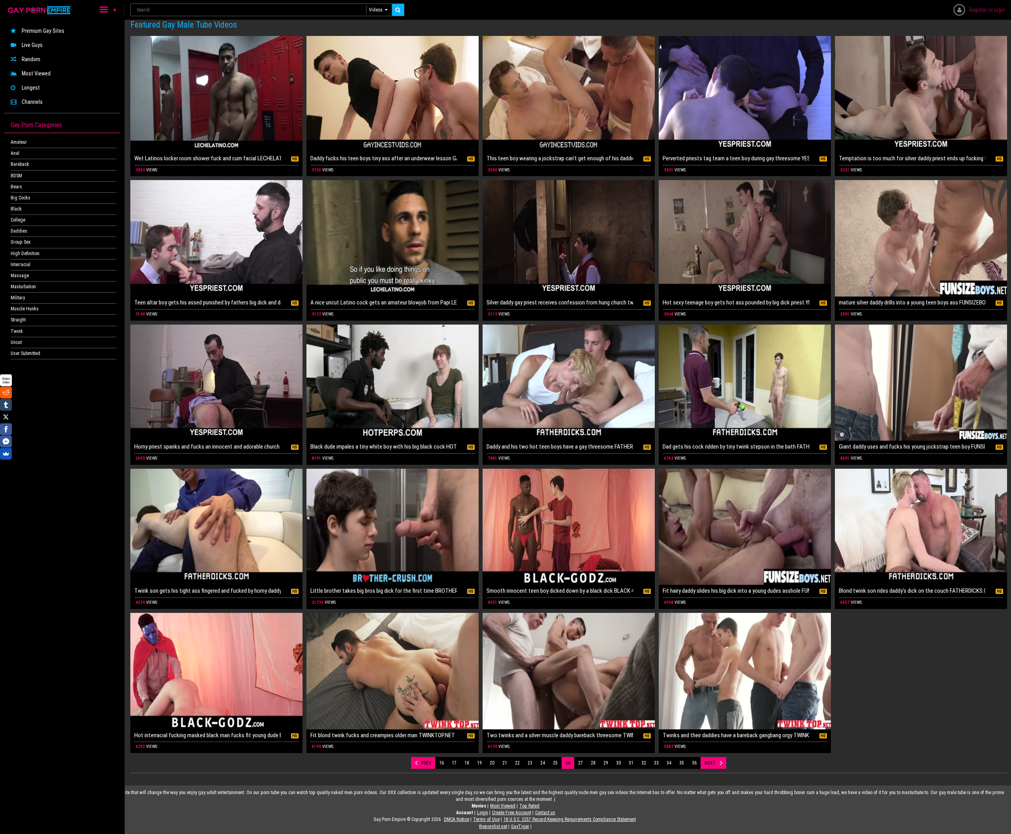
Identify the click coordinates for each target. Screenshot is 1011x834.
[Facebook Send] (6, 441)
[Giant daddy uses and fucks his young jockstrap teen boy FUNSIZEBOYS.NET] (921, 383)
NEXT (710, 763)
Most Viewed (36, 73)
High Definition (25, 253)
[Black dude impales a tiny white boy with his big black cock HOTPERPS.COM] (392, 383)
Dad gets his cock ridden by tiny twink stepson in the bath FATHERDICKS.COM (736, 446)
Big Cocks (20, 198)
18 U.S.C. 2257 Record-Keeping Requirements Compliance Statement (570, 819)
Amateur (19, 142)
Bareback (20, 164)
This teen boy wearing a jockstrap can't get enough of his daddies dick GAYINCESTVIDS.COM (560, 158)
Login (482, 812)
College (18, 220)
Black (16, 209)
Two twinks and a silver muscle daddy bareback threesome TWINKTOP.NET (560, 735)
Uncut (16, 342)
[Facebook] (6, 429)
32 (643, 763)
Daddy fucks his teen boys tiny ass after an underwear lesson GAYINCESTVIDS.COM (383, 158)
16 (441, 763)
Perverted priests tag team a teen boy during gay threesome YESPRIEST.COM (736, 158)
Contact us (545, 812)
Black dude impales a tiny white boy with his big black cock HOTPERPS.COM (383, 446)
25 (555, 763)
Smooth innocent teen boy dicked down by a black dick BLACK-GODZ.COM (560, 590)
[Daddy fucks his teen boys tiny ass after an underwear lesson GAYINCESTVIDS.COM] (392, 94)
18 (466, 763)
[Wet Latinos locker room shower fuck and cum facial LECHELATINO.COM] (216, 94)
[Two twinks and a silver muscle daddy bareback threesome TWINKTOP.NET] (569, 671)
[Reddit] (6, 392)
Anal (15, 153)
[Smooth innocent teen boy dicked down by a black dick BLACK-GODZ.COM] (569, 527)
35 (681, 763)
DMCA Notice (456, 819)
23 (530, 763)
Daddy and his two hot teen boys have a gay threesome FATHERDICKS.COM (560, 446)
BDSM (16, 175)
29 (605, 763)
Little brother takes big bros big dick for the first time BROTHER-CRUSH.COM (383, 590)
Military (18, 298)
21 (504, 763)
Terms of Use (486, 819)
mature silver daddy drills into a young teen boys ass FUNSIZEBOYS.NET (912, 302)
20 (492, 763)
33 (656, 763)
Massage (20, 275)
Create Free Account (511, 812)
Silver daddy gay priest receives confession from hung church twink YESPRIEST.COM (560, 302)
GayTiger (520, 826)
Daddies (19, 231)
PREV (426, 763)
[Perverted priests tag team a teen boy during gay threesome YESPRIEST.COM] (745, 94)
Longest (31, 88)
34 (669, 763)
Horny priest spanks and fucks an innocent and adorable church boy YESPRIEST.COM (207, 446)
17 (454, 763)
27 (580, 763)
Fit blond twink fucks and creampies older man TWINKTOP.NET (382, 735)
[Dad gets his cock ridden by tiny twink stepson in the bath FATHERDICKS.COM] (745, 383)
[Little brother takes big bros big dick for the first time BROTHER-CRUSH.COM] (392, 527)
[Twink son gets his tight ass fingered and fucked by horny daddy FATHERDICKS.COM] (216, 527)
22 (517, 763)
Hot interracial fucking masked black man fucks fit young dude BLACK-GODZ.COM (207, 735)
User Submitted (25, 353)
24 (542, 763)
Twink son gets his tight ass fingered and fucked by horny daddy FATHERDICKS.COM (207, 590)
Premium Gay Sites (43, 31)
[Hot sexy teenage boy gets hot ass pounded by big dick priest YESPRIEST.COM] (745, 238)
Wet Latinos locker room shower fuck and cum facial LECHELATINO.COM (207, 158)
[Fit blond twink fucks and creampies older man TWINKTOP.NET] (392, 671)
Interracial (20, 264)
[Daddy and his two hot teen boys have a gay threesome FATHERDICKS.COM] (569, 383)
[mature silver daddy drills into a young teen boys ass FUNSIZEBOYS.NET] (921, 238)
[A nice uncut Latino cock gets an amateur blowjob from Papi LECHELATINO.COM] (392, 238)
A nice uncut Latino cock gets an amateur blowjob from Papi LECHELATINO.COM (383, 302)
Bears (16, 187)
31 (631, 763)
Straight (18, 320)
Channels (32, 102)
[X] (6, 417)
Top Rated (529, 806)
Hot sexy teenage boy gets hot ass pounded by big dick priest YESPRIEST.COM (736, 302)
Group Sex (20, 242)
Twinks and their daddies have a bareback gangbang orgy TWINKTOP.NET (736, 735)
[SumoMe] (6, 454)
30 (618, 763)
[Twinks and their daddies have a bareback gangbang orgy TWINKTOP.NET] (745, 671)
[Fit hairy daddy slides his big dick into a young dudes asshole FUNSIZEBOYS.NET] (745, 527)
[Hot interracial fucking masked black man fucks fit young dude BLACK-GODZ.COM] (216, 671)
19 (479, 763)
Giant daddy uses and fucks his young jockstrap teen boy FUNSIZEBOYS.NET (912, 446)
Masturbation (23, 286)
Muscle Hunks (25, 309)
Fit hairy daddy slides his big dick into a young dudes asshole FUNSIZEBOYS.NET (736, 590)
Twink (17, 331)
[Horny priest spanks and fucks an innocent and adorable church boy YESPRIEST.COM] (216, 383)
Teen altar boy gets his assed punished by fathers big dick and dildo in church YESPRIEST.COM (207, 302)
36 (694, 763)
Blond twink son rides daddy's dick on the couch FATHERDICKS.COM (912, 590)
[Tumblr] (6, 405)
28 (593, 763)
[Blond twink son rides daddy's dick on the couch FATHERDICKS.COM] (921, 527)
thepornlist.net (493, 826)
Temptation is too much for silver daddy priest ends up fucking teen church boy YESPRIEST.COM (912, 158)
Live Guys (32, 45)
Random (31, 59)
